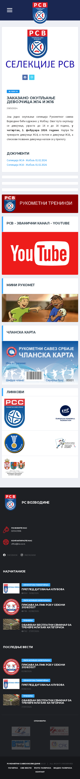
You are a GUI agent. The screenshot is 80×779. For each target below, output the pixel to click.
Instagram (30, 555)
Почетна (13, 768)
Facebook (12, 555)
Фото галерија (42, 768)
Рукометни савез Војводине (23, 763)
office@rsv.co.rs (18, 544)
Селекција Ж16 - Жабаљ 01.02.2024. (27, 165)
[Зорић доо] (59, 731)
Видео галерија (63, 768)
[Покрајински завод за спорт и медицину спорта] (21, 731)
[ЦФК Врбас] (59, 744)
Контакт (40, 772)
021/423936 (16, 531)
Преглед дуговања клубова (43, 589)
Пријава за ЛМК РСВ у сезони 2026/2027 (43, 606)
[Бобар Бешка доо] (21, 744)
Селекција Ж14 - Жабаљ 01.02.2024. (27, 160)
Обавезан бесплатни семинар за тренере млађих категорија (47, 626)
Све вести (26, 768)
